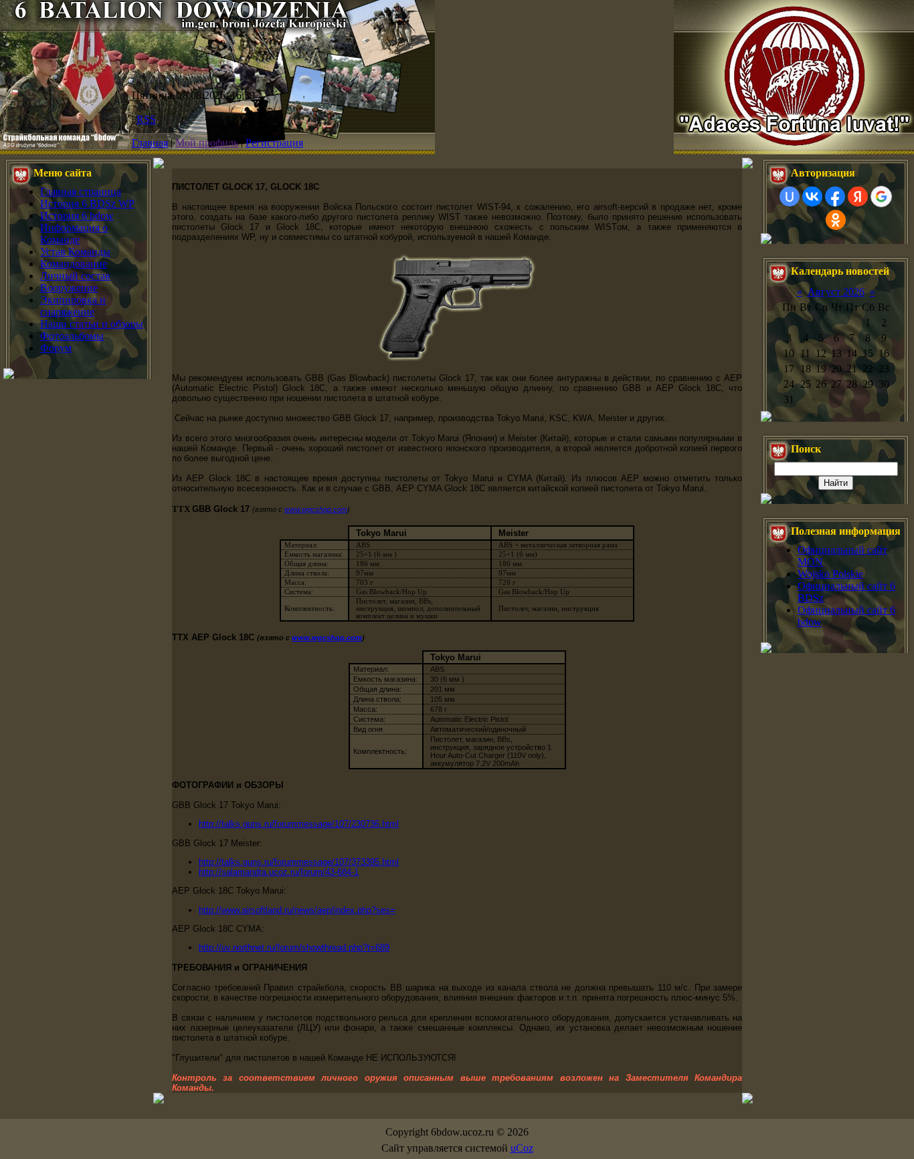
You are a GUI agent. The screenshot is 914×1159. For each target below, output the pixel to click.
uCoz (522, 1148)
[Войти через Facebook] (835, 196)
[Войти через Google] (881, 196)
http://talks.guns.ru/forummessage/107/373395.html (299, 862)
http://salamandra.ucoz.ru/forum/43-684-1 (279, 872)
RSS (146, 119)
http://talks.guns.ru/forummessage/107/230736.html (299, 824)
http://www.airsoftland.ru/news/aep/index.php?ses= (297, 910)
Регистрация (274, 142)
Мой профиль (206, 142)
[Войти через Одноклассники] (836, 220)
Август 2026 (836, 291)
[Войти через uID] (790, 196)
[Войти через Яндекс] (858, 196)
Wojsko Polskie (830, 574)
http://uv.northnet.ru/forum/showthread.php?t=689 (294, 947)
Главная (150, 142)
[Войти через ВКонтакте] (812, 196)
